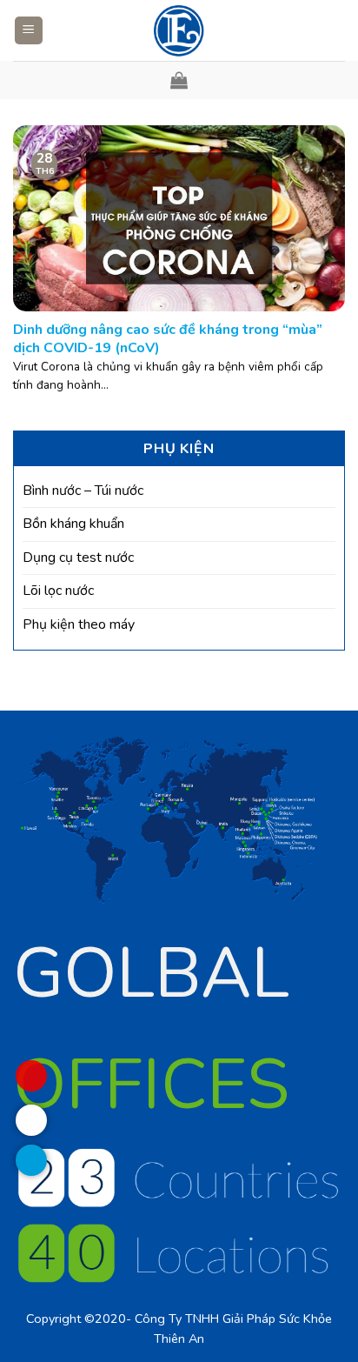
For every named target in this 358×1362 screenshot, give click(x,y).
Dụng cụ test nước (78, 557)
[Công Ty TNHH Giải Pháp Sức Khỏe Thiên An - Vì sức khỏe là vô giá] (179, 30)
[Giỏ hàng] (179, 80)
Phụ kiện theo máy (79, 624)
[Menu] (29, 31)
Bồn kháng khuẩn (73, 523)
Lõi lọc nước (58, 590)
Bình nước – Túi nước (83, 490)
